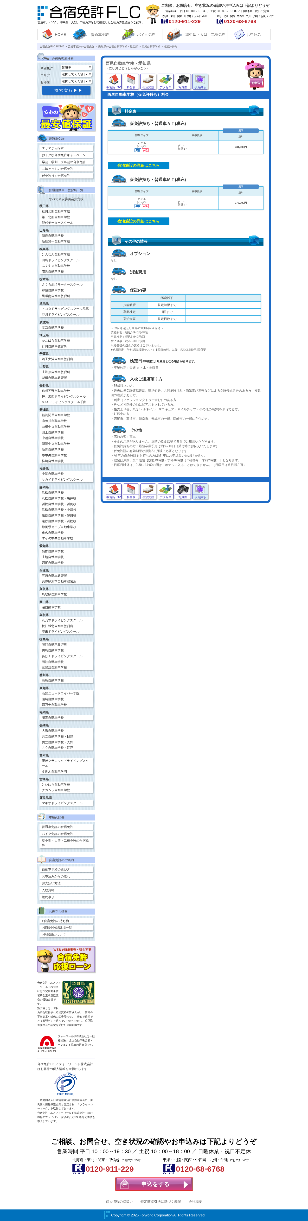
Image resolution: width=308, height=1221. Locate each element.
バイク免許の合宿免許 (57, 834)
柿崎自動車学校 (53, 461)
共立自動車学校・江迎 (57, 748)
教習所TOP (113, 87)
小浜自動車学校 (53, 474)
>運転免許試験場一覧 (57, 927)
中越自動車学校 (53, 438)
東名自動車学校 (53, 532)
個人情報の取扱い (119, 1201)
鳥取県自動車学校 (54, 594)
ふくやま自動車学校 (56, 265)
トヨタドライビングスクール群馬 (65, 309)
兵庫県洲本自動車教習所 (59, 581)
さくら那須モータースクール (62, 284)
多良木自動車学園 (54, 771)
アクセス (165, 87)
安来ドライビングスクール (60, 631)
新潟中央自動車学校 (56, 443)
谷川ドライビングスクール (60, 314)
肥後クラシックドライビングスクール (65, 763)
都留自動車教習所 (54, 378)
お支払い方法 (51, 883)
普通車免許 (100, 34)
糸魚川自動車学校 (54, 421)
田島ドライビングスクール (60, 260)
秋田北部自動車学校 (56, 211)
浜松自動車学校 (53, 492)
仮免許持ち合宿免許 (56, 176)
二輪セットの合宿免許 (57, 169)
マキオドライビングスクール (62, 803)
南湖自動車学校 (53, 271)
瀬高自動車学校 (53, 717)
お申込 (255, 83)
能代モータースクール (57, 222)
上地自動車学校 (53, 557)
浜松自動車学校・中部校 (59, 509)
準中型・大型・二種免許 (205, 34)
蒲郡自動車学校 (53, 551)
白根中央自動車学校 (56, 426)
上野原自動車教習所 (56, 372)
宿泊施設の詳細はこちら (138, 165)
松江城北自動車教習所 (57, 626)
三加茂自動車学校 (54, 667)
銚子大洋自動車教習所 (57, 359)
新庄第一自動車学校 (56, 241)
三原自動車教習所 (54, 576)
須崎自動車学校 (53, 699)
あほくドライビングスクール (62, 656)
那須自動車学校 (53, 290)
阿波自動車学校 (53, 662)
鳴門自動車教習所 (54, 644)
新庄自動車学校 (53, 235)
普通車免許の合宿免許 (57, 827)
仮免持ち (200, 87)
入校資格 (48, 890)
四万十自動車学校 (54, 704)
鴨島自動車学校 (53, 650)
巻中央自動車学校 (54, 455)
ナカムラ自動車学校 (56, 790)
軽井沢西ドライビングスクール (64, 396)
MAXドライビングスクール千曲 (64, 402)
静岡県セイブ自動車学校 (59, 527)
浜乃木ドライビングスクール (62, 620)
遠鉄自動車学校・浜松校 (59, 521)
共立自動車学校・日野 (57, 736)
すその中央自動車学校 (57, 538)
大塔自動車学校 (53, 730)
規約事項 (48, 897)
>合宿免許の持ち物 (55, 921)
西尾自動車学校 (53, 563)
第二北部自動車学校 (56, 217)
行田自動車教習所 (54, 346)
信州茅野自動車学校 (56, 391)
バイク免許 (146, 34)
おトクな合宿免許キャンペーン (64, 155)
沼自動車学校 (51, 607)
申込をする (155, 1184)
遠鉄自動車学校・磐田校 (59, 515)
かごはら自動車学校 (56, 340)
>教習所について (54, 934)
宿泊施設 (148, 87)
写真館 (183, 87)
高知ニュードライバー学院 (60, 693)
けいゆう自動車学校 (56, 784)
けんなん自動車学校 (56, 254)
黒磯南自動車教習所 (56, 296)
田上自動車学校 (53, 432)
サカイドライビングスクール (62, 479)
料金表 (131, 87)
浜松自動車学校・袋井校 (59, 498)
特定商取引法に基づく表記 (161, 1201)
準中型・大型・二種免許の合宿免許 (65, 843)
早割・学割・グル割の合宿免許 (64, 162)
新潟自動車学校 (53, 449)
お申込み (254, 34)
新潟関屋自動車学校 (56, 415)
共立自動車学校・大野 (57, 742)
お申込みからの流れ (56, 876)
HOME (60, 34)
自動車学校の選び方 (56, 869)
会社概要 (195, 1201)
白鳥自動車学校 (53, 680)
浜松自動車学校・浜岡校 (59, 504)
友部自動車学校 (53, 327)
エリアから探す (53, 148)
